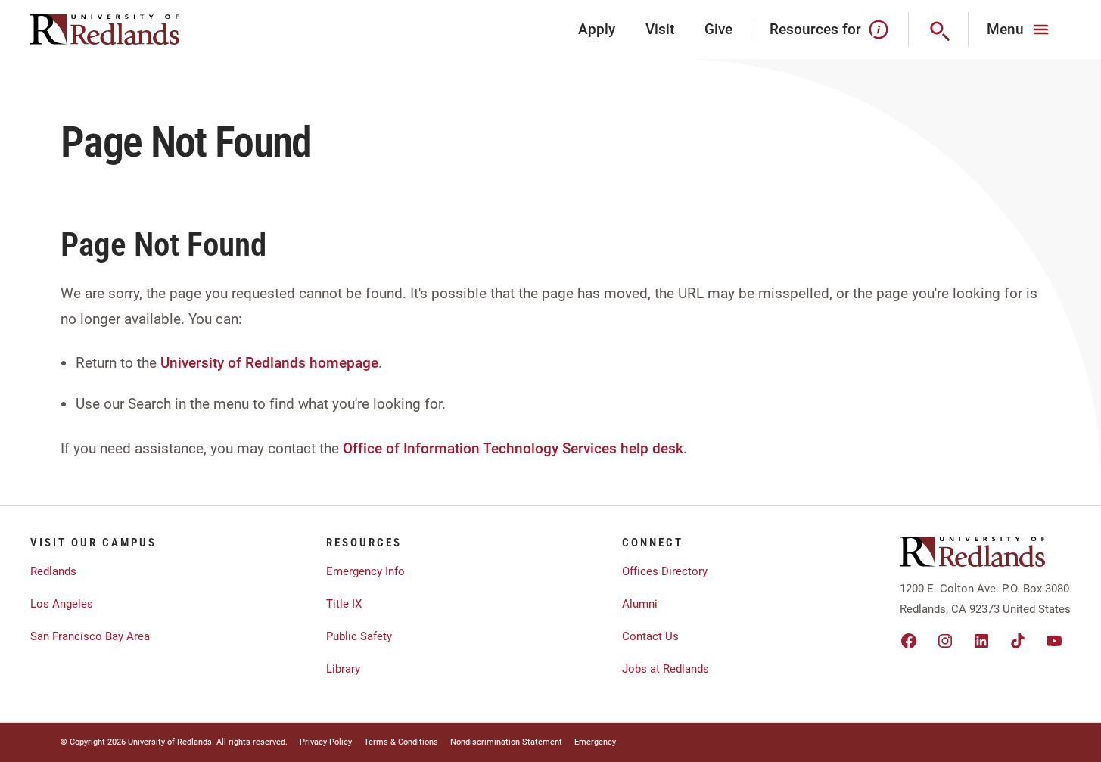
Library (343, 669)
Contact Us (650, 636)
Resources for (815, 29)
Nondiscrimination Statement (506, 742)
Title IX (344, 604)
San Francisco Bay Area (90, 636)
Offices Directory (665, 571)
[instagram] (945, 641)
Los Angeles (61, 604)
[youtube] (1054, 641)
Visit (659, 29)
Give (718, 29)
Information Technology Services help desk (543, 448)
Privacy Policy (326, 742)
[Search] (939, 29)
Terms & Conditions (401, 742)
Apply (596, 29)
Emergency (595, 742)
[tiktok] (1018, 641)
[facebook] (909, 641)
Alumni (640, 604)
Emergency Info (365, 571)
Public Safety (359, 636)
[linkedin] (981, 641)
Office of (371, 448)
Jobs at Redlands (665, 669)
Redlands (53, 571)
